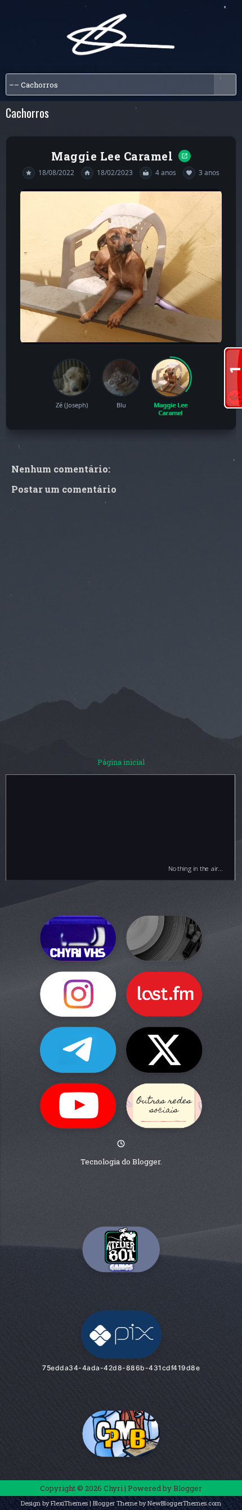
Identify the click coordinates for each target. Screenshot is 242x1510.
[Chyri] (121, 1248)
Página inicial (121, 761)
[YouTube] (77, 1104)
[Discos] (164, 937)
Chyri (113, 1487)
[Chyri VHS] (77, 937)
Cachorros (27, 113)
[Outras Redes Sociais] (164, 1104)
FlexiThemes (69, 1502)
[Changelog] (121, 1142)
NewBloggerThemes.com (184, 1502)
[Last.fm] (164, 993)
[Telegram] (77, 1048)
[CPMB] (121, 1432)
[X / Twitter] (164, 1048)
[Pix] (121, 1333)
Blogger (146, 1160)
